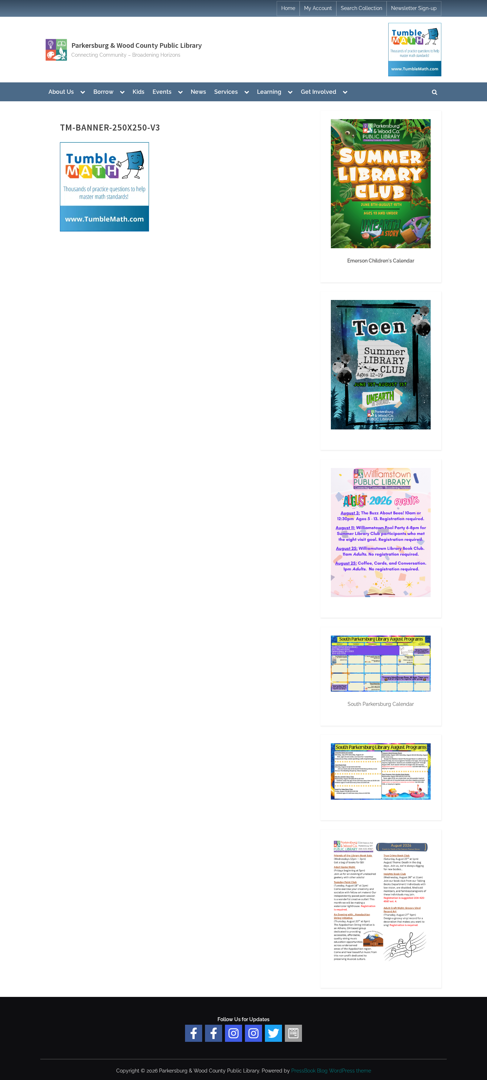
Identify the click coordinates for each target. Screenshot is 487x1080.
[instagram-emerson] (233, 1033)
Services (226, 91)
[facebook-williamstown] (213, 1033)
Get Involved (318, 91)
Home (288, 8)
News (198, 91)
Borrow (103, 91)
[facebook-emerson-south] (193, 1033)
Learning (269, 91)
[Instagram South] (253, 1033)
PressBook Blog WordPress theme (331, 1071)
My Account (318, 8)
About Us (61, 91)
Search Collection (361, 8)
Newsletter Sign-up (414, 8)
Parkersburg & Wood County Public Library (136, 45)
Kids (138, 91)
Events (162, 91)
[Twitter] (273, 1033)
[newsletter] (293, 1033)
